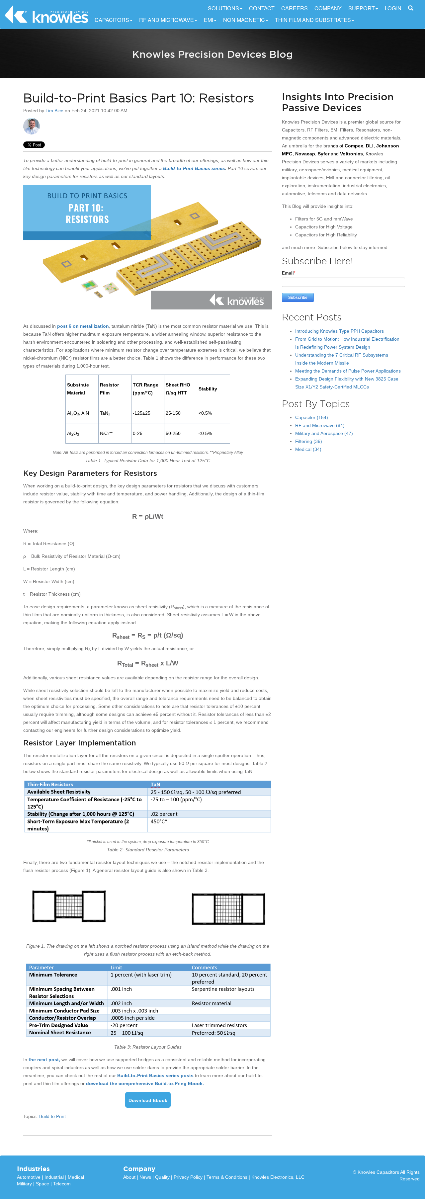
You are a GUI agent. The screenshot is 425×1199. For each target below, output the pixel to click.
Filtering (308, 441)
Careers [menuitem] (294, 8)
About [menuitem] (129, 1177)
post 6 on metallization (83, 326)
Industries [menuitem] (33, 1168)
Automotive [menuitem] (29, 1177)
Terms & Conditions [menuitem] (227, 1177)
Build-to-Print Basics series (194, 168)
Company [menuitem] (328, 8)
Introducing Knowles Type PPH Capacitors (339, 331)
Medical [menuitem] (76, 1177)
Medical (308, 449)
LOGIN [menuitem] (393, 8)
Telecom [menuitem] (62, 1183)
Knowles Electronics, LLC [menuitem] (277, 1177)
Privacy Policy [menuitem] (188, 1177)
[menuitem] (410, 8)
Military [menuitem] (24, 1183)
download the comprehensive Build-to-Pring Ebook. (145, 1083)
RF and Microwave (320, 425)
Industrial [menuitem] (54, 1177)
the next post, (44, 1059)
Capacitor (311, 417)
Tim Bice (54, 110)
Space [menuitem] (42, 1183)
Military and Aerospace (324, 433)
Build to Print (52, 1116)
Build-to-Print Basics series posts (155, 1075)
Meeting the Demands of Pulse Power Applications (348, 371)
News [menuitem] (145, 1177)
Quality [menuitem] (162, 1177)
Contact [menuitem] (262, 8)
